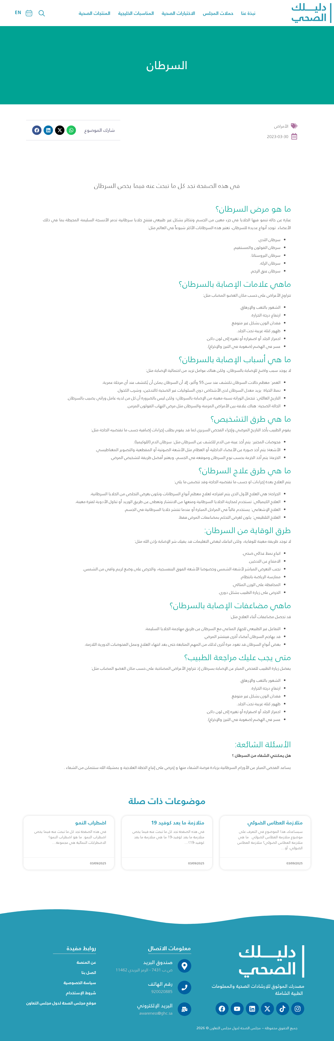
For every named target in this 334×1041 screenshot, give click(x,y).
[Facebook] (222, 1008)
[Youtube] (237, 1008)
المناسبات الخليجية (136, 13)
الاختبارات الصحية (178, 13)
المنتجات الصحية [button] (94, 13)
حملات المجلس (218, 13)
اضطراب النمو (90, 822)
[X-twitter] (267, 1008)
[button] (36, 130)
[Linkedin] (252, 1008)
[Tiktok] (282, 1008)
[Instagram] (297, 1008)
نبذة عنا (248, 13)
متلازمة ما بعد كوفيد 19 (177, 822)
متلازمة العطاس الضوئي (275, 822)
